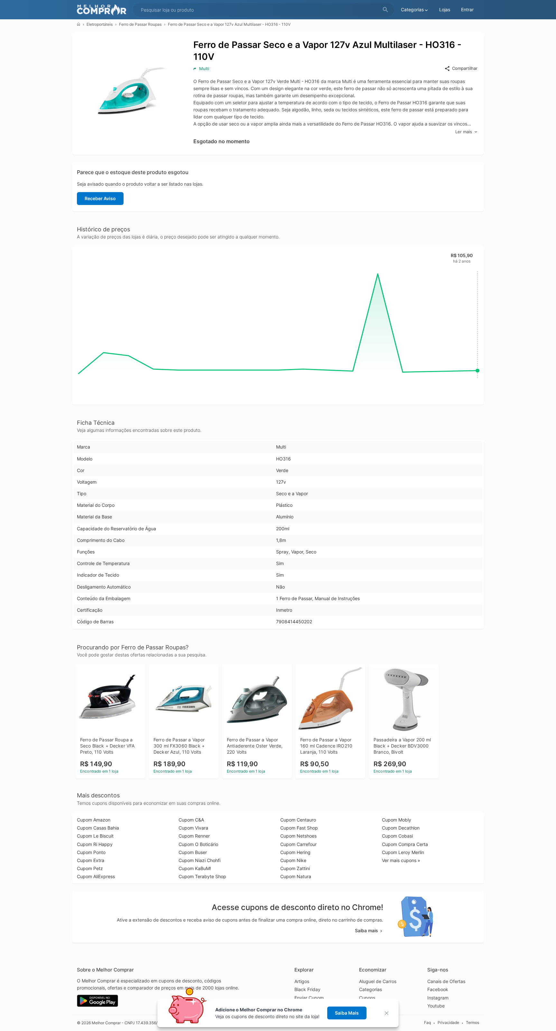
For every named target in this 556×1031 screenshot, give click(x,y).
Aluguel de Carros (377, 981)
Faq (427, 1022)
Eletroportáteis (100, 24)
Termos (472, 1022)
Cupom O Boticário (198, 844)
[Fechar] (388, 1013)
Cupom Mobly (396, 819)
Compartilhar (464, 68)
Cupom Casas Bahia (98, 828)
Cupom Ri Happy (95, 844)
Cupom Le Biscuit (95, 836)
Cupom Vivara (193, 828)
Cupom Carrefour (298, 844)
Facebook (437, 989)
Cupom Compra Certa (405, 844)
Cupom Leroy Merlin (403, 852)
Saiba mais (366, 930)
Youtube (436, 1005)
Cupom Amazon (93, 819)
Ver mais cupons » (401, 860)
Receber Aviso (100, 198)
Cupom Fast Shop (299, 828)
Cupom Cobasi (397, 836)
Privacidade (448, 1022)
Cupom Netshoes (298, 836)
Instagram (438, 997)
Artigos (301, 981)
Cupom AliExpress (96, 876)
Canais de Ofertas (446, 981)
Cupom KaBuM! (195, 868)
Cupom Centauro (298, 819)
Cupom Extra (90, 860)
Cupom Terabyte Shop (202, 876)
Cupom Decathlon (401, 828)
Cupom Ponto (91, 852)
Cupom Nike (293, 860)
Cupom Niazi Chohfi (199, 860)
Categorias (370, 989)
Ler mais (463, 131)
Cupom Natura (295, 876)
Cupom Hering (295, 852)
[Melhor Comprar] (103, 9)
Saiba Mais (347, 1013)
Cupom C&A (191, 819)
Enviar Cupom (309, 997)
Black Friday (307, 989)
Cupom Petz (90, 868)
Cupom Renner (194, 836)
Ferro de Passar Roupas (140, 24)
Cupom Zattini (295, 868)
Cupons (367, 997)
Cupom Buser (193, 852)
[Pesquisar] (385, 10)
